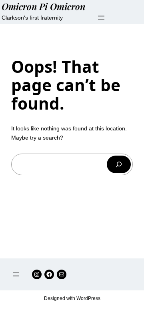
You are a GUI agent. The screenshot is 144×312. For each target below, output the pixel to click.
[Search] (119, 164)
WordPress (88, 298)
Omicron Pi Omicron (43, 6)
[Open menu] (101, 17)
